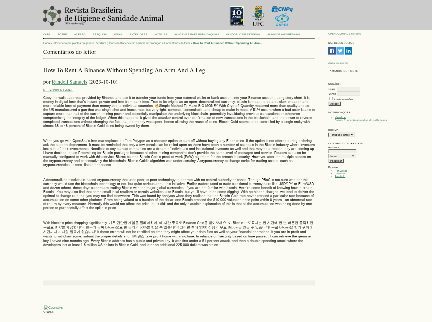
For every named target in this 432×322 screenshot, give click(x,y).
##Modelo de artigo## (243, 34)
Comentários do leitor (177, 43)
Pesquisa (100, 34)
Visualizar (340, 117)
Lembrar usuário (343, 99)
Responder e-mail (58, 90)
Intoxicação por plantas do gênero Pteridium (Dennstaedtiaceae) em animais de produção (107, 43)
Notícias (161, 34)
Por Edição (341, 170)
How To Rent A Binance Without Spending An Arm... (227, 43)
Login (331, 89)
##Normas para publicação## (197, 34)
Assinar (339, 120)
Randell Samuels (69, 81)
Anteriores (138, 34)
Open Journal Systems (344, 33)
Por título (340, 176)
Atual (118, 34)
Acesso (80, 34)
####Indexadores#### (284, 34)
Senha (332, 93)
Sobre (62, 34)
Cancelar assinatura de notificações (366, 120)
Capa (46, 34)
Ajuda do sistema (338, 63)
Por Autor (340, 173)
